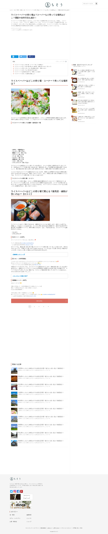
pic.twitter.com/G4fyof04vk (27, 243)
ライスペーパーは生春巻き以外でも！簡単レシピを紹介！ (28, 71)
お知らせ (49, 528)
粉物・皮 (22, 10)
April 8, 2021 (33, 296)
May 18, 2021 (38, 264)
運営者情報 (43, 528)
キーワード (36, 528)
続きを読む (40, 301)
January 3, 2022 (29, 244)
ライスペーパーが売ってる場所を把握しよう (25, 73)
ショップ (29, 521)
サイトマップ (29, 528)
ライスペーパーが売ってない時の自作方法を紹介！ (26, 70)
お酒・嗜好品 (13, 521)
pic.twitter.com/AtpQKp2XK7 (48, 294)
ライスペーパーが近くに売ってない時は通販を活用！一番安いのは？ (30, 68)
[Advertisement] (39, 42)
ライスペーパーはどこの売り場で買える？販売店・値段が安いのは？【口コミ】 (33, 66)
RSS (81, 528)
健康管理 (29, 515)
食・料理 (16, 10)
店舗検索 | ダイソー (18, 254)
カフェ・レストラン (15, 518)
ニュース (29, 518)
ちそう (11, 10)
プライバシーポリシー (66, 528)
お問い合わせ (56, 528)
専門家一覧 (75, 528)
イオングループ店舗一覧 (19, 276)
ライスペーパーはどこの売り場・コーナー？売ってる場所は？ (29, 64)
